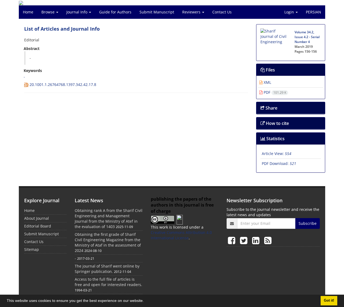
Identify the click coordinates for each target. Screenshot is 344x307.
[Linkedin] (257, 240)
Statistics (275, 139)
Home (28, 12)
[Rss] (268, 240)
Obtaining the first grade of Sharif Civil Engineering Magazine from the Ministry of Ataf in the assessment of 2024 (108, 242)
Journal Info (77, 12)
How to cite (277, 123)
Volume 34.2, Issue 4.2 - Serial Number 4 (307, 37)
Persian (313, 12)
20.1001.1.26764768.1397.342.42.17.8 (63, 84)
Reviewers (192, 12)
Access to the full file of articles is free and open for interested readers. (108, 282)
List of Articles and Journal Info (62, 29)
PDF (274, 92)
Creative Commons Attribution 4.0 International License (181, 235)
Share (270, 108)
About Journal (36, 218)
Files (270, 70)
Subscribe (308, 223)
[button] (145, 301)
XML (267, 82)
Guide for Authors (115, 12)
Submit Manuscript (156, 12)
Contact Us (222, 12)
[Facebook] (233, 240)
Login (289, 12)
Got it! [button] (329, 300)
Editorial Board (37, 226)
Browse (48, 12)
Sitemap (31, 249)
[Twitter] (245, 240)
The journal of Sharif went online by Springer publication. (107, 268)
